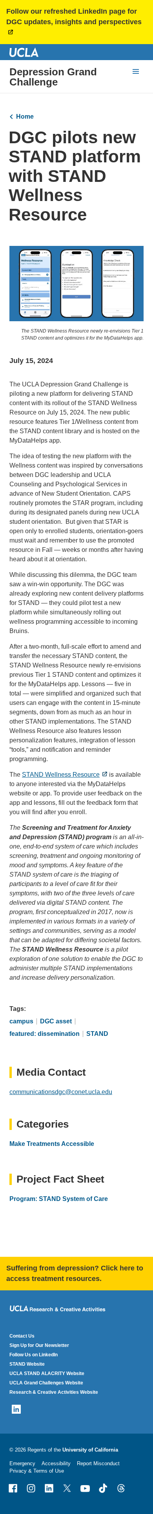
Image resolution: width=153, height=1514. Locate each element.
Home (25, 116)
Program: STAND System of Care (58, 1199)
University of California (90, 1450)
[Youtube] (85, 1488)
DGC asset (56, 1021)
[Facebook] (13, 1488)
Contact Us (22, 1336)
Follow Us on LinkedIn (33, 1354)
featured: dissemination (44, 1033)
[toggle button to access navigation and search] (136, 71)
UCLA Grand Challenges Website (46, 1383)
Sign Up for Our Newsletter (39, 1345)
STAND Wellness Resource (61, 774)
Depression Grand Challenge (53, 77)
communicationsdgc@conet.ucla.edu (60, 1092)
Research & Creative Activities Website (53, 1392)
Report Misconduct (98, 1463)
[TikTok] (103, 1488)
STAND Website (27, 1364)
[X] (67, 1488)
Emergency (22, 1463)
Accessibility (56, 1463)
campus (21, 1021)
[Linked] (49, 1488)
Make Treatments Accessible (51, 1143)
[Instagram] (31, 1488)
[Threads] (121, 1488)
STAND (97, 1033)
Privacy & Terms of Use (36, 1471)
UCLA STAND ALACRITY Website (46, 1373)
